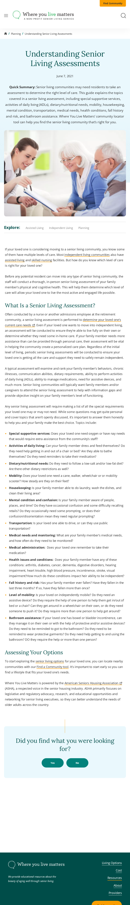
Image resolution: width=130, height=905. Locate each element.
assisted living (15, 260)
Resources (114, 878)
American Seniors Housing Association (91, 683)
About (118, 885)
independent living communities (87, 255)
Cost (119, 870)
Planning (16, 33)
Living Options (112, 863)
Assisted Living (35, 228)
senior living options (50, 661)
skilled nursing (41, 260)
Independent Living (61, 228)
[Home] (5, 33)
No (77, 762)
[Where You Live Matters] (43, 15)
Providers (115, 893)
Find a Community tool (52, 667)
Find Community (113, 3)
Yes (53, 762)
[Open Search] (123, 15)
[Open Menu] (6, 15)
